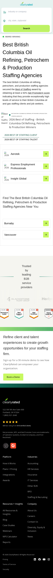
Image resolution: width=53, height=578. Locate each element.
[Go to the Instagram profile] (48, 559)
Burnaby (9, 223)
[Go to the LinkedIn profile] (34, 559)
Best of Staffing (23, 89)
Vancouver (10, 234)
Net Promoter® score (39, 93)
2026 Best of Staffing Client (21, 135)
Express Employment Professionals (23, 166)
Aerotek (15, 154)
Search (26, 28)
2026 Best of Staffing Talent (21, 139)
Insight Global (18, 178)
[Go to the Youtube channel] (44, 559)
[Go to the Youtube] (39, 559)
